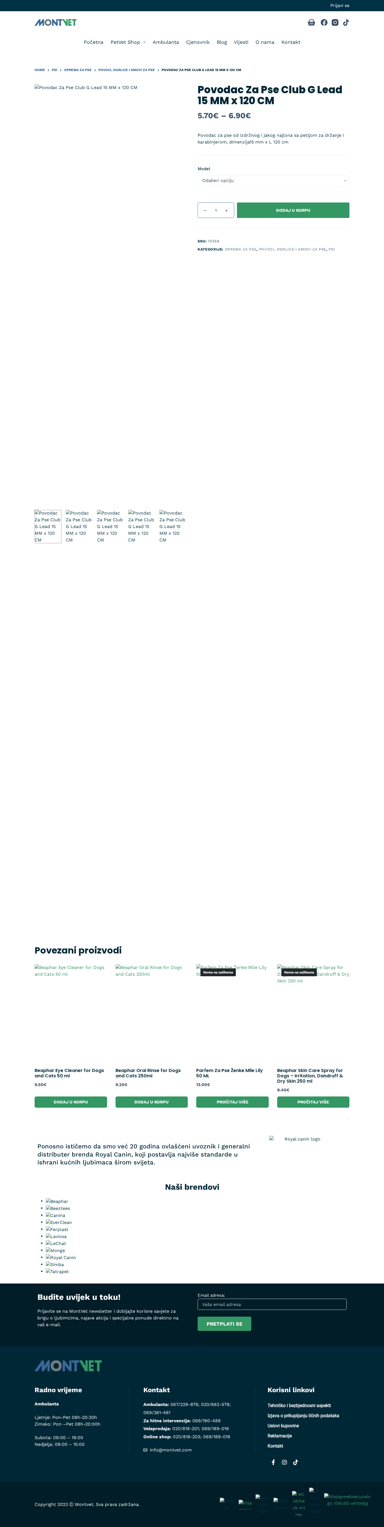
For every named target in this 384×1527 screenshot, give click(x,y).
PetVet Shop (125, 42)
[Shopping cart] (311, 22)
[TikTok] (346, 22)
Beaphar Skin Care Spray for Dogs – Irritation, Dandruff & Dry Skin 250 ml (310, 1075)
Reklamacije (280, 1436)
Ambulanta (166, 42)
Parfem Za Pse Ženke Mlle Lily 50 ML (229, 1073)
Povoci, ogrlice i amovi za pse (292, 249)
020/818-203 (186, 1436)
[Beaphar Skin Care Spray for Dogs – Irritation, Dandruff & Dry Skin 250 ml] (313, 1012)
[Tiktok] (295, 1462)
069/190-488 (206, 1420)
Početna (93, 42)
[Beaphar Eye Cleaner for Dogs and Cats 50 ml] (71, 1012)
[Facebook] (324, 22)
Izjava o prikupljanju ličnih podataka (303, 1415)
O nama (265, 42)
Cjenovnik (198, 42)
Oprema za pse (240, 249)
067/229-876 (184, 1404)
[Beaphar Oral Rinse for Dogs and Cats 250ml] (152, 1012)
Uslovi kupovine (283, 1425)
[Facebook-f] (273, 1462)
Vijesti (241, 42)
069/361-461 (156, 1412)
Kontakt (290, 42)
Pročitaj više (232, 1102)
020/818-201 (185, 1428)
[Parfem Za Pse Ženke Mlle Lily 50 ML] (232, 1012)
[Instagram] (335, 22)
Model (204, 168)
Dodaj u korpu (293, 210)
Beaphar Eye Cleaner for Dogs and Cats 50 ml (69, 1073)
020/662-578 (215, 1404)
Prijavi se (339, 5)
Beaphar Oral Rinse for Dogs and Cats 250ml (148, 1073)
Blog (222, 42)
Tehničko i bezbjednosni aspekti (299, 1405)
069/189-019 (215, 1428)
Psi (332, 249)
